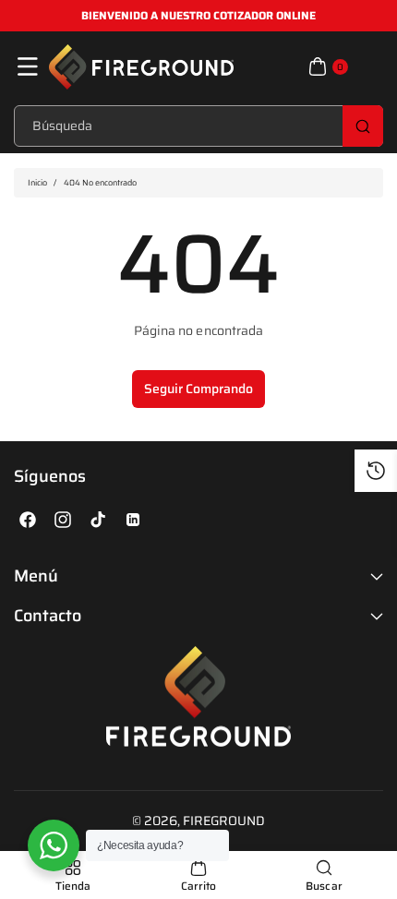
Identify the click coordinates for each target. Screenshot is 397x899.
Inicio (37, 182)
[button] (28, 66)
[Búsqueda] (363, 126)
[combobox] (198, 126)
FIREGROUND (224, 820)
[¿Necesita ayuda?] (53, 845)
